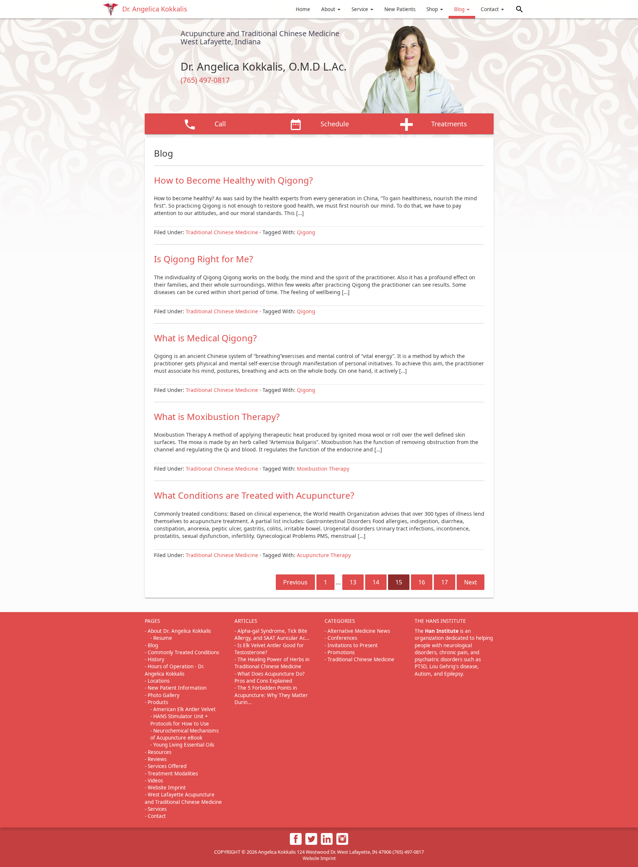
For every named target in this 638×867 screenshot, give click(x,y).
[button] (519, 9)
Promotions (340, 652)
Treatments (449, 123)
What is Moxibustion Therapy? (216, 416)
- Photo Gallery (162, 695)
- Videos (154, 780)
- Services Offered (165, 766)
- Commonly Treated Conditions (182, 652)
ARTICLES (245, 621)
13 (353, 582)
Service (360, 9)
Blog (460, 9)
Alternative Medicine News (358, 631)
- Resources (158, 752)
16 (421, 582)
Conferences (342, 638)
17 (444, 582)
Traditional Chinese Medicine (360, 659)
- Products (156, 702)
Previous (295, 582)
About (329, 9)
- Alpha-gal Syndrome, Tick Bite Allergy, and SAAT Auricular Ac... (271, 634)
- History (154, 659)
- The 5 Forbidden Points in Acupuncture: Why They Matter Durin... (271, 695)
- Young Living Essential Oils (182, 744)
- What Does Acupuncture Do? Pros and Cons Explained (269, 677)
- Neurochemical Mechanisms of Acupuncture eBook (184, 734)
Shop (432, 9)
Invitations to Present (352, 645)
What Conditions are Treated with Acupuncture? (254, 495)
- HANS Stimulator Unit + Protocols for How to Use (179, 720)
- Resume (161, 638)
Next (470, 582)
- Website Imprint (165, 787)
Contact (490, 9)
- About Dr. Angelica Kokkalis (178, 631)
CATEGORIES (340, 621)
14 (376, 582)
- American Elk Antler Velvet (183, 709)
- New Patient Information (175, 688)
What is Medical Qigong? (205, 338)
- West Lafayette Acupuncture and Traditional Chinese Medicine (183, 798)
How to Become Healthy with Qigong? (233, 180)
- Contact (155, 816)
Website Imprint (319, 858)
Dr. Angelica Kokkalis (154, 8)
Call (220, 123)
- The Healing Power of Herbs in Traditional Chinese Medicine (271, 663)
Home (303, 9)
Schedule (334, 123)
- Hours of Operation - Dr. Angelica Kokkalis (175, 670)
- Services (156, 809)
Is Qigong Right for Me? (203, 259)
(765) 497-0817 (205, 80)
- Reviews (156, 759)
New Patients (399, 9)
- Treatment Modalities (171, 773)
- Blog (151, 645)
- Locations (157, 680)
